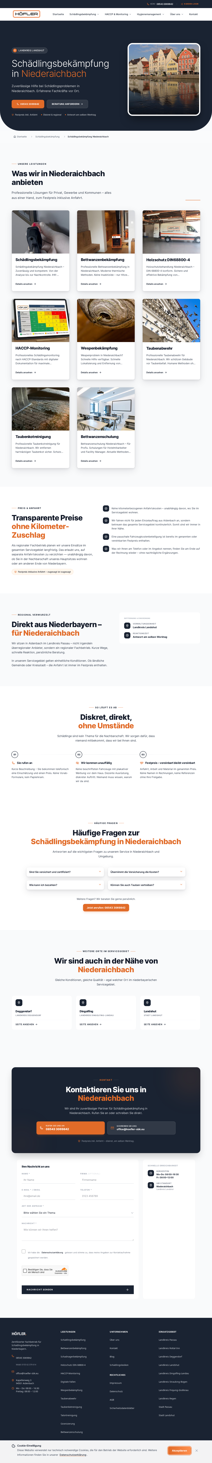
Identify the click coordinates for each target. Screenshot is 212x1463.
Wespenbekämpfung (71, 1390)
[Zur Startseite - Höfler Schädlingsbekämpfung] (26, 14)
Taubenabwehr (68, 1398)
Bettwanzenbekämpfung (73, 1348)
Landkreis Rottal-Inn (169, 1348)
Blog (112, 1356)
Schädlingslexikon (119, 1364)
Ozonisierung (68, 1423)
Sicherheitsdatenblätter (122, 1408)
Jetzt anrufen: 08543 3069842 (106, 907)
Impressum (116, 1382)
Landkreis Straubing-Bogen (173, 1381)
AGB (112, 1399)
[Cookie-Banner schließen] (196, 1450)
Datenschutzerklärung (52, 1252)
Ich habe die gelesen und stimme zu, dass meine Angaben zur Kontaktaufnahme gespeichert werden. (79, 1255)
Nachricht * (29, 1223)
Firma (90, 1174)
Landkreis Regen (167, 1398)
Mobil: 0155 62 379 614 (26, 1364)
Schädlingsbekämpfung (83, 14)
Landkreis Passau (168, 1339)
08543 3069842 (24, 1357)
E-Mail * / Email (31, 1190)
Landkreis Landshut (169, 1364)
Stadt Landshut (167, 1415)
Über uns (175, 14)
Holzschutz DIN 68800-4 (73, 1364)
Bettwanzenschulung (72, 1432)
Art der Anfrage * (33, 1206)
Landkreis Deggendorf (170, 1356)
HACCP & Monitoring (116, 14)
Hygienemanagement (149, 14)
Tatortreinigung (69, 1415)
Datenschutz (116, 1391)
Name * (26, 1174)
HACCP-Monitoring (70, 1373)
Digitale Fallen (68, 1381)
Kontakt (193, 14)
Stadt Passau (165, 1406)
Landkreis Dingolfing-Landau (174, 1373)
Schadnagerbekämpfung (74, 1356)
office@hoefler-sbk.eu (27, 1373)
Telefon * (86, 1190)
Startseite (58, 14)
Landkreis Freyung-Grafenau (174, 1390)
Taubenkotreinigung (71, 1406)
